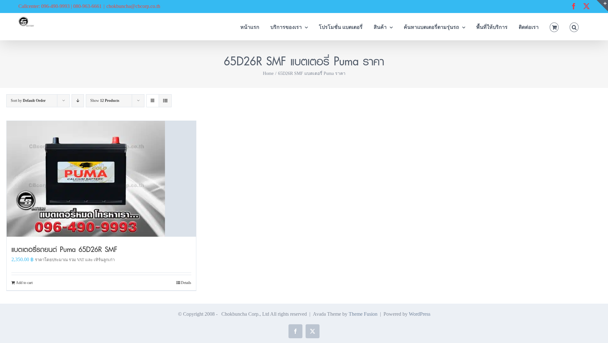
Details (186, 282)
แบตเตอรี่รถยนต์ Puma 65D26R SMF (64, 249)
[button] (574, 26)
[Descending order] (78, 100)
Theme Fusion (363, 314)
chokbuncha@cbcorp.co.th (133, 6)
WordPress (419, 314)
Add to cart (24, 282)
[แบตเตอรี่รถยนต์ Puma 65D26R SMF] (101, 179)
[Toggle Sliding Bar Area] (602, 5)
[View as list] (165, 101)
